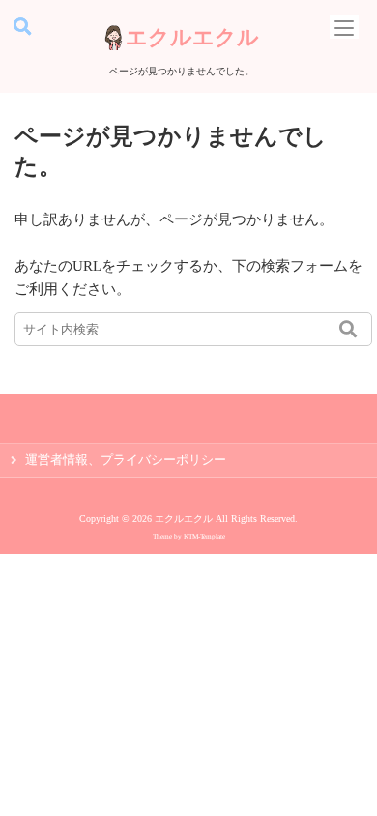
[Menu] (344, 27)
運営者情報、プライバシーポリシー (125, 460)
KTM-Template (204, 536)
